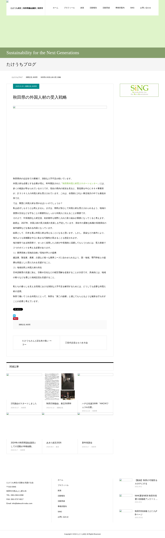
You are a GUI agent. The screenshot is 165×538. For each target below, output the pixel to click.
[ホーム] (7, 77)
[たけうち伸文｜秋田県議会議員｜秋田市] (25, 8)
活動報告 (93, 8)
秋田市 (94, 447)
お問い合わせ (145, 8)
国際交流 (28, 86)
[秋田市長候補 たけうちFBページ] (125, 516)
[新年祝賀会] (95, 425)
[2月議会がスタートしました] (24, 386)
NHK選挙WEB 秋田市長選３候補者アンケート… (146, 497)
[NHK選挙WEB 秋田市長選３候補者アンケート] (125, 500)
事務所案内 (120, 8)
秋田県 (34, 86)
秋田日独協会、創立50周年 (58, 403)
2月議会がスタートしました (24, 403)
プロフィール (69, 8)
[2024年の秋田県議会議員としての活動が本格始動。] (24, 425)
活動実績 (106, 8)
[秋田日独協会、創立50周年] (60, 386)
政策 (82, 8)
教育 (57, 447)
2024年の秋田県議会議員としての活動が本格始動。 (23, 444)
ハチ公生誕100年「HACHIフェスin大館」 (95, 405)
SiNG (132, 8)
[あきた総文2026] (60, 425)
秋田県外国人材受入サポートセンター (80, 183)
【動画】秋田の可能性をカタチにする (146, 482)
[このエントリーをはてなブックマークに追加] (14, 316)
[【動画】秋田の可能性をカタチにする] (125, 485)
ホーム (55, 8)
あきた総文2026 (53, 443)
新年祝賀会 (87, 443)
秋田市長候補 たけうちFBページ (146, 513)
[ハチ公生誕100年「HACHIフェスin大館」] (95, 386)
